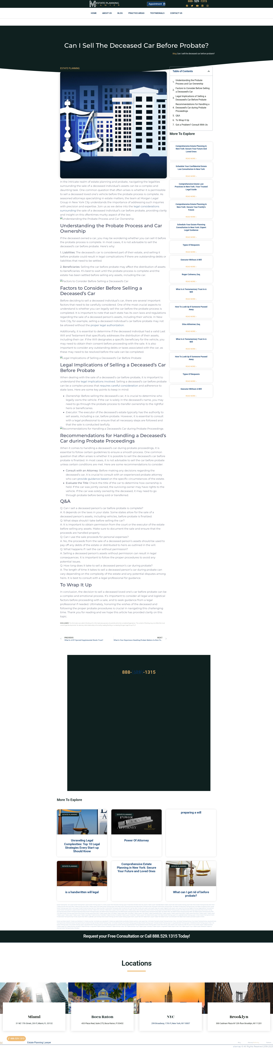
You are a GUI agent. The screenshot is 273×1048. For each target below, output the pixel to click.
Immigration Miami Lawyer (207, 906)
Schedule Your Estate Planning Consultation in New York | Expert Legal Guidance (191, 227)
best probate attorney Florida (96, 915)
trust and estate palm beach (175, 916)
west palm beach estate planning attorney (200, 911)
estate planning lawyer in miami (192, 915)
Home (94, 13)
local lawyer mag (152, 908)
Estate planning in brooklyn (93, 923)
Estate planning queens (150, 924)
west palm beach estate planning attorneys (178, 911)
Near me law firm (188, 924)
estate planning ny (155, 921)
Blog (120, 13)
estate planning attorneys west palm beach (156, 911)
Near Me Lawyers (143, 904)
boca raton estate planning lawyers (84, 913)
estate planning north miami (207, 915)
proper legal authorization (107, 325)
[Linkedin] (202, 6)
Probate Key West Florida (102, 908)
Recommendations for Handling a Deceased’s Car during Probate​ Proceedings (192, 107)
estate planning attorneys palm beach (95, 911)
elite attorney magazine (197, 908)
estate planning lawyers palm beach (177, 910)
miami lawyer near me (137, 916)
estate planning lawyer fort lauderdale (174, 915)
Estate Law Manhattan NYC (78, 921)
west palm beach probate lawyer (116, 913)
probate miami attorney (98, 910)
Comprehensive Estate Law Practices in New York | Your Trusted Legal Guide (191, 187)
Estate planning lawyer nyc (96, 924)
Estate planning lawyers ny (110, 924)
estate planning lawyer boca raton (159, 910)
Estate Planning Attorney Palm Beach (191, 906)
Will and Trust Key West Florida (133, 908)
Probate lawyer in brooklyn (145, 926)
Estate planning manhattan (138, 924)
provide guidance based (92, 478)
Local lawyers (170, 924)
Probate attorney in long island (88, 926)
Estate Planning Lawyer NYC (96, 904)
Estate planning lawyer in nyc (64, 924)
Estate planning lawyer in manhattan (187, 923)
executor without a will (191, 260)
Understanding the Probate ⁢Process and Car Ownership (189, 82)
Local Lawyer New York (144, 921)
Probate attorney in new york (119, 926)
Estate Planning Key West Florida (117, 908)
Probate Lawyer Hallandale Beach (156, 904)
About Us (107, 13)
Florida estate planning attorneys (65, 916)
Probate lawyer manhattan (199, 926)
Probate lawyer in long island (159, 926)
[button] (209, 71)
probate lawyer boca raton (192, 913)
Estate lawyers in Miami (198, 916)
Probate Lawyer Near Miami (171, 904)
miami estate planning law (108, 916)
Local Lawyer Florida (77, 908)
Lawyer (109, 5)
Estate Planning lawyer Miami (64, 908)
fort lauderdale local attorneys (93, 916)
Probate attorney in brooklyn (74, 926)
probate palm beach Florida (161, 916)
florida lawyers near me (80, 916)
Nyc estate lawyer (198, 924)
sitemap (237, 1046)
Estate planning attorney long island (204, 921)
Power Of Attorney (136, 840)
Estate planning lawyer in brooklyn (150, 923)
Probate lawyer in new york (174, 926)
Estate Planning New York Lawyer (65, 904)
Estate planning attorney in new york (169, 921)
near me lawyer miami (122, 910)
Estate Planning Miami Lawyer (81, 904)
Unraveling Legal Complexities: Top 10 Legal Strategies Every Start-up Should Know (82, 846)
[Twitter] (192, 6)
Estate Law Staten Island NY (64, 921)
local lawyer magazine (162, 908)
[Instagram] (207, 6)
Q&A (178, 115)
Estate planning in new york (107, 923)
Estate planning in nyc (119, 923)
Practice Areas (136, 13)
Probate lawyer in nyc (187, 926)
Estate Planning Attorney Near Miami (205, 904)
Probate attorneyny (208, 924)
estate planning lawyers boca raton (195, 910)
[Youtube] (197, 6)
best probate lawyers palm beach (141, 915)
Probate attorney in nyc (132, 926)
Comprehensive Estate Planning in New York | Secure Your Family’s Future (191, 207)
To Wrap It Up (182, 120)
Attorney (253, 1042)
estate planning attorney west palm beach (134, 911)
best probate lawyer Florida (126, 915)
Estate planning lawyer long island (80, 924)
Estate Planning (107, 3)
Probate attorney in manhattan (103, 926)
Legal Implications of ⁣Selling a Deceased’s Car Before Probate (191, 98)
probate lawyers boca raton (178, 913)
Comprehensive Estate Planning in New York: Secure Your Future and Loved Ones (191, 149)
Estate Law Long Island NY (102, 921)
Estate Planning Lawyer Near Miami (187, 904)
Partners (268, 1042)
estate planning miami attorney (84, 910)
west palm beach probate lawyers (133, 913)
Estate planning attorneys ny (78, 923)
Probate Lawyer (203, 913)
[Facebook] (187, 6)
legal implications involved (98, 381)
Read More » (191, 159)
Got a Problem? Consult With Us (192, 124)
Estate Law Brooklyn (124, 921)
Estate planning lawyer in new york (205, 923)
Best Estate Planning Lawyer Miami (109, 906)
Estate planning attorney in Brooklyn (70, 928)
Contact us (176, 13)
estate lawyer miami (145, 910)
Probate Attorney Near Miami (64, 906)
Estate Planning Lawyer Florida (122, 904)
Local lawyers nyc (179, 924)
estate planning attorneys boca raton (76, 911)
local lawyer (144, 908)
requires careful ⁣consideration (119, 385)
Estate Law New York (90, 921)
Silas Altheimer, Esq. (191, 324)
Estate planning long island (124, 924)
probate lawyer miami (133, 910)
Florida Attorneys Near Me (89, 908)
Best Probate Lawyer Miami (93, 906)
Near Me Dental (134, 904)
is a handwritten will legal (82, 892)
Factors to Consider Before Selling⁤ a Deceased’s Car (193, 90)
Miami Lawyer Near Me (109, 904)
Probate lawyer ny (61, 926)
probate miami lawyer (148, 916)
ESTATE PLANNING (70, 68)
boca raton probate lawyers (101, 913)
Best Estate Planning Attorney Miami (127, 906)
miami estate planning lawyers (123, 916)
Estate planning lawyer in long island (168, 923)
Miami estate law (187, 916)
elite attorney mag (186, 908)
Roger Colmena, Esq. (191, 274)
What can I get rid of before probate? (191, 893)
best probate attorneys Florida (111, 915)
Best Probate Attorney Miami (79, 906)
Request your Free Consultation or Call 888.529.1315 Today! (136, 936)
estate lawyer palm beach (157, 915)
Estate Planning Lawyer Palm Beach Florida (171, 906)
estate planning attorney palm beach (114, 911)
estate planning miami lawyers (68, 910)
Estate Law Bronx (134, 921)
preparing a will (191, 812)
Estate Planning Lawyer (39, 1042)
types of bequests (191, 245)
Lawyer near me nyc (162, 924)
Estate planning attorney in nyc (186, 921)
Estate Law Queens (114, 921)
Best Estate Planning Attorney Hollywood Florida (148, 906)
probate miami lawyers (110, 910)
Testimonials (157, 13)
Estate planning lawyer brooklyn (133, 923)
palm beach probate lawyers (149, 913)
